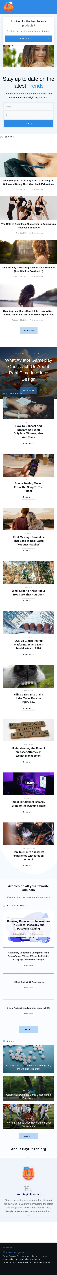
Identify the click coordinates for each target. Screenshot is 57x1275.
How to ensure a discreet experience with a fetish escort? (28, 856)
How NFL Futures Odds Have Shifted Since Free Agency (28, 1116)
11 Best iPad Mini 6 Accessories (28, 982)
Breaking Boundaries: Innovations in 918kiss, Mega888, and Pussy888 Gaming (28, 927)
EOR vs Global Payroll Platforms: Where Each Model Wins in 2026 (28, 644)
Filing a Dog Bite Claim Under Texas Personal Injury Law (28, 698)
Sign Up (28, 123)
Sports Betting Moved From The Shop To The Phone (28, 487)
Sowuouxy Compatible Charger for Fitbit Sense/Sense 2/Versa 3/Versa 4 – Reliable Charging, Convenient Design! (28, 956)
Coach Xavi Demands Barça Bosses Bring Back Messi (28, 1088)
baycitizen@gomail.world (18, 1252)
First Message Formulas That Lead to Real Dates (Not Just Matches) (28, 541)
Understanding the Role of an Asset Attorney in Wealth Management (28, 752)
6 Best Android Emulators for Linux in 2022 (28, 1008)
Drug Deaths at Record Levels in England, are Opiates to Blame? (28, 1059)
